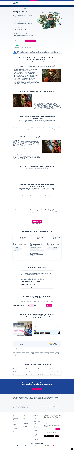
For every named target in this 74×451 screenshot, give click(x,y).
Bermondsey (47, 353)
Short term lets (38, 52)
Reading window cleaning (45, 405)
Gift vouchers (14, 424)
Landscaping (30, 371)
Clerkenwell (49, 350)
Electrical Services (55, 371)
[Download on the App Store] (36, 333)
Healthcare (22, 52)
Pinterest (50, 433)
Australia (20, 445)
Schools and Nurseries (45, 52)
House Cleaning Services (32, 368)
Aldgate (45, 350)
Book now (37, 388)
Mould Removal (35, 439)
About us (24, 417)
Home (15, 52)
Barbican (40, 350)
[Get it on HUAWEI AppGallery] (47, 333)
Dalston (23, 353)
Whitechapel (30, 350)
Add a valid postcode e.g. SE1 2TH (17, 45)
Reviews (24, 418)
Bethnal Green (15, 350)
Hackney (28, 353)
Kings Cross (15, 355)
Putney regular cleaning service (56, 405)
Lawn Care (41, 374)
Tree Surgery (14, 8)
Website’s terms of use (26, 427)
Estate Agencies (32, 52)
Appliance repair (35, 430)
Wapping (32, 353)
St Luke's (25, 350)
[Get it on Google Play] (42, 333)
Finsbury (35, 350)
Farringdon (55, 350)
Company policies (25, 423)
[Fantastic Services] (16, 2)
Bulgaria (56, 445)
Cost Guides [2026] (15, 417)
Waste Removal (17, 374)
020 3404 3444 (21, 344)
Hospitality (26, 52)
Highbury (57, 353)
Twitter (48, 433)
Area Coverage (15, 432)
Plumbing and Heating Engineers (43, 371)
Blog (13, 431)
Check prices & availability (37, 221)
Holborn (37, 353)
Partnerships (14, 429)
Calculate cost (49, 305)
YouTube (53, 433)
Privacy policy (25, 426)
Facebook (45, 433)
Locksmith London (36, 431)
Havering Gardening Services (35, 401)
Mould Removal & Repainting (55, 374)
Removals (53, 368)
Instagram (56, 433)
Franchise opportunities (16, 428)
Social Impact (14, 425)
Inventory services (36, 427)
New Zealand (29, 445)
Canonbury (18, 353)
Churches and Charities (54, 52)
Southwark (52, 353)
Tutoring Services (35, 436)
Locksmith (16, 368)
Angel (14, 353)
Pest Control (42, 368)
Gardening (16, 371)
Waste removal (35, 426)
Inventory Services (31, 374)
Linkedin (59, 433)
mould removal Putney (36, 405)
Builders (34, 423)
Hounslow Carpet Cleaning (24, 401)
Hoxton (20, 350)
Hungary (47, 445)
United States (38, 445)
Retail (18, 52)
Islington (41, 353)
